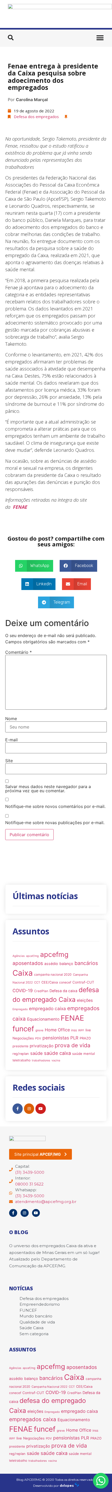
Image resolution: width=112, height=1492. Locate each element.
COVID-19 (23, 990)
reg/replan (21, 1054)
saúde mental (83, 1053)
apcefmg (54, 954)
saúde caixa (57, 1053)
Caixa (23, 973)
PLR (74, 1037)
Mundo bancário (36, 1316)
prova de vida (72, 1045)
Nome (11, 718)
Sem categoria (34, 1333)
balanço (66, 963)
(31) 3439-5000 (29, 1172)
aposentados (28, 963)
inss (74, 1030)
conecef (65, 982)
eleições (85, 1000)
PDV (38, 1038)
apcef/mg (32, 956)
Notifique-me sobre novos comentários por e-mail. (55, 806)
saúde (36, 1053)
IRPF (81, 1030)
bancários (86, 963)
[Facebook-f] (18, 1108)
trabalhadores (41, 1060)
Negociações (23, 1038)
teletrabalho (21, 1060)
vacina (56, 1060)
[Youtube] (40, 1108)
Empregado (20, 1009)
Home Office (57, 1029)
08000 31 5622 (29, 1184)
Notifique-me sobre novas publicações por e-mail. (54, 822)
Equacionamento (43, 1019)
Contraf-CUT (83, 982)
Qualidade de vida (37, 1322)
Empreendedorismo (40, 1304)
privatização (41, 1045)
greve (39, 1030)
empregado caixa (47, 1008)
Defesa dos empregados (36, 116)
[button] (10, 37)
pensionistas (55, 1037)
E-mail (11, 740)
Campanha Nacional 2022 (49, 1387)
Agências (19, 956)
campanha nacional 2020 (53, 974)
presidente (20, 1046)
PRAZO (85, 1038)
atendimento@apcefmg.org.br (45, 1201)
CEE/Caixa (49, 982)
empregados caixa (32, 1419)
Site (9, 761)
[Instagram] (29, 1108)
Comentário (18, 652)
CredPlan (41, 991)
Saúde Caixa (31, 1327)
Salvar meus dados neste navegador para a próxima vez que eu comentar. (48, 788)
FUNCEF (28, 1310)
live (88, 1030)
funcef (23, 1028)
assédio (51, 963)
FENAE (72, 1018)
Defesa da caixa (63, 990)
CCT (37, 982)
